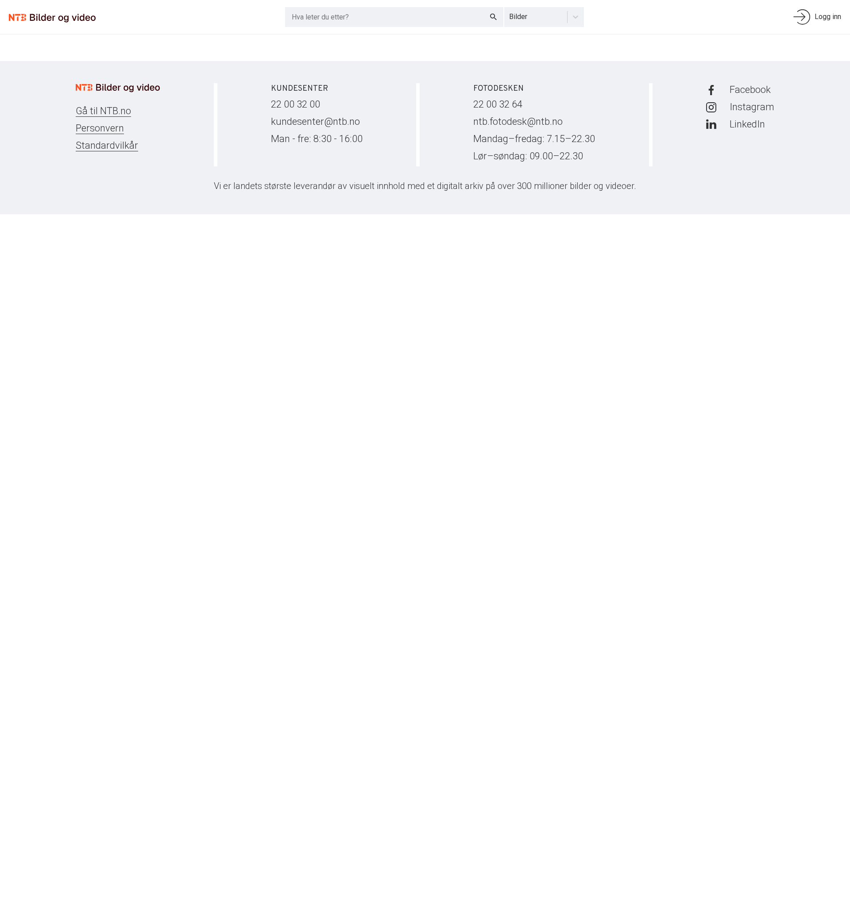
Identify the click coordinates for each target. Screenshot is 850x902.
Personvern (100, 128)
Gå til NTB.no (103, 110)
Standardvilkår (107, 145)
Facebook (750, 89)
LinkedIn (747, 124)
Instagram (752, 106)
